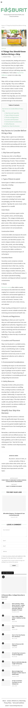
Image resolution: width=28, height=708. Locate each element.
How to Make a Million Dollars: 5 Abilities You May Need (18, 618)
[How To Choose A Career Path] (5, 628)
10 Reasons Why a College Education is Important (13, 596)
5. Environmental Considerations (13, 122)
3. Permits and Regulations (11, 117)
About (4, 701)
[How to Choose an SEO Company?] (5, 646)
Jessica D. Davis (7, 56)
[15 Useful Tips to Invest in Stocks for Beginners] (5, 655)
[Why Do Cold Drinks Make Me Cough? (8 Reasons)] (5, 664)
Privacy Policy (7, 703)
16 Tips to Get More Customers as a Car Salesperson (17, 682)
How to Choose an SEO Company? (18, 644)
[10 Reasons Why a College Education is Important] (14, 585)
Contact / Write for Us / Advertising (16, 701)
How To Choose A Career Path (18, 626)
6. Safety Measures (9, 124)
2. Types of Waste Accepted (11, 115)
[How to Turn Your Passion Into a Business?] (5, 637)
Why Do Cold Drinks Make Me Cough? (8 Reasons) (19, 662)
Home (3, 25)
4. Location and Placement (11, 119)
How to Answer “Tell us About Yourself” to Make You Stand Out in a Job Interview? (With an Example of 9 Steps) (18, 607)
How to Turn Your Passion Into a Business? (18, 635)
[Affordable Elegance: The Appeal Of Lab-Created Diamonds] (14, 503)
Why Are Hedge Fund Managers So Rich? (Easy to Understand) (19, 672)
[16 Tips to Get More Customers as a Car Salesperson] (5, 683)
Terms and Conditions (18, 703)
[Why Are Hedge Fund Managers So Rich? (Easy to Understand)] (5, 673)
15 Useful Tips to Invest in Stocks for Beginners (18, 653)
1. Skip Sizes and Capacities (11, 113)
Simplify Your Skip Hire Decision (11, 126)
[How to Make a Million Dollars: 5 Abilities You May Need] (5, 619)
